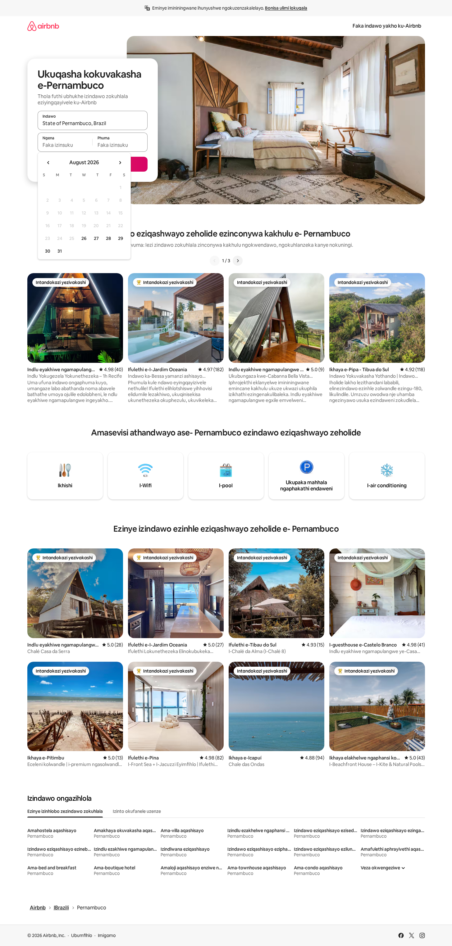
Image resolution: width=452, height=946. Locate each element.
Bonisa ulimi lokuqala (286, 8)
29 (120, 238)
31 (59, 251)
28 (108, 238)
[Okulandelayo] (238, 261)
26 (83, 238)
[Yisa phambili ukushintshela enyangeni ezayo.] (120, 162)
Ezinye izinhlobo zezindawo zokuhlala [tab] (65, 811)
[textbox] (65, 145)
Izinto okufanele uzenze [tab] (137, 811)
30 (47, 251)
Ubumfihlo (81, 935)
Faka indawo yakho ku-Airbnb (387, 26)
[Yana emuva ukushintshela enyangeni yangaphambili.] (48, 162)
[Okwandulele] (215, 261)
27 (96, 238)
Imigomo (107, 935)
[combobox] (93, 123)
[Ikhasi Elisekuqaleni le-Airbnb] (43, 26)
